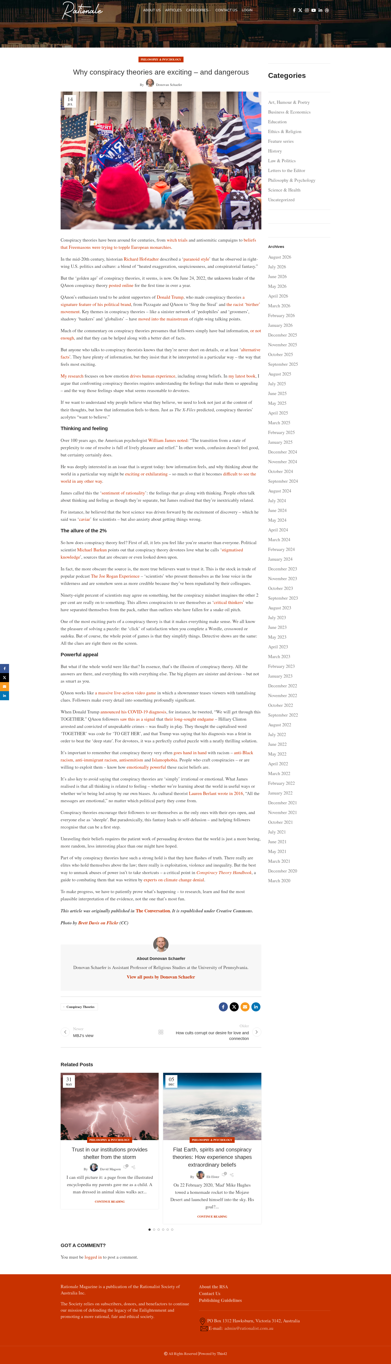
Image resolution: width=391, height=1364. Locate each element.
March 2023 (279, 656)
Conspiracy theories (80, 1006)
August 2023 (279, 608)
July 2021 (277, 832)
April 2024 (278, 530)
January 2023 (280, 676)
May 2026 (277, 286)
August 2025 (279, 374)
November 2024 (282, 461)
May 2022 (277, 754)
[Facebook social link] (294, 10)
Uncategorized (281, 199)
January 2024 (280, 559)
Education (277, 122)
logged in (93, 1257)
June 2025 (277, 393)
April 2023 (278, 647)
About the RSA (213, 1286)
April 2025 (278, 413)
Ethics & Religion (284, 131)
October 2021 (280, 822)
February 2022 (281, 783)
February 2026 (281, 315)
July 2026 (277, 267)
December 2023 (282, 569)
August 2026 (279, 257)
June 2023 (277, 627)
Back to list (161, 1032)
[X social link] (300, 10)
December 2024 (282, 452)
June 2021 (277, 841)
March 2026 (279, 306)
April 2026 (278, 296)
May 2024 (277, 520)
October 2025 (280, 354)
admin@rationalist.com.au (248, 1328)
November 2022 (282, 695)
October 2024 (280, 471)
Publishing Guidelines (220, 1300)
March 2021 (279, 861)
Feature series (281, 141)
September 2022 (283, 715)
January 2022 (280, 793)
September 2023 (283, 598)
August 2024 (279, 491)
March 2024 (279, 539)
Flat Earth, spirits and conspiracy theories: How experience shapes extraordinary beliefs (212, 1157)
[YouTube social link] (313, 10)
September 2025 (283, 364)
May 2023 (277, 637)
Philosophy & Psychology (161, 59)
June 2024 (277, 510)
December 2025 (282, 335)
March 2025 (279, 422)
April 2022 (278, 764)
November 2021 (282, 812)
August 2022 (279, 725)
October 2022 (280, 705)
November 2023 (282, 578)
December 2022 (282, 686)
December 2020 (282, 871)
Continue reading (110, 1201)
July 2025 (277, 383)
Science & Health (284, 190)
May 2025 (277, 403)
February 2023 (281, 666)
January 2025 (280, 442)
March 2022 (279, 773)
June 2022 (277, 744)
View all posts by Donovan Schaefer (161, 977)
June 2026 (277, 276)
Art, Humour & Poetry (289, 102)
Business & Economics (289, 112)
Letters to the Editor (286, 170)
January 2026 (280, 325)
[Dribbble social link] (327, 10)
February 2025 (281, 432)
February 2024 (281, 549)
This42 (222, 1353)
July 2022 (277, 734)
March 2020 (279, 880)
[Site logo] (82, 10)
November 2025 (282, 345)
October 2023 (280, 588)
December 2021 (282, 803)
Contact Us (209, 1293)
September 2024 (283, 481)
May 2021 (277, 851)
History (275, 151)
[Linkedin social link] (320, 10)
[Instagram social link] (307, 10)
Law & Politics (282, 160)
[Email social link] (245, 1006)
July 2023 (277, 617)
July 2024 (277, 500)
